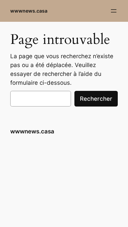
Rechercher (96, 98)
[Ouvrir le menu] (114, 11)
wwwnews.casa (28, 11)
